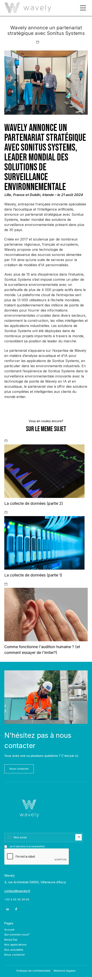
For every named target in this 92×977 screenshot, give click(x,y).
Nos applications (15, 944)
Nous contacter (19, 768)
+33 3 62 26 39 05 (16, 899)
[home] (27, 8)
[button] (83, 8)
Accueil (9, 929)
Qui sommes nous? (17, 934)
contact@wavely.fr (17, 891)
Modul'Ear (11, 939)
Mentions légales (65, 970)
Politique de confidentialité (33, 970)
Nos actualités (13, 949)
